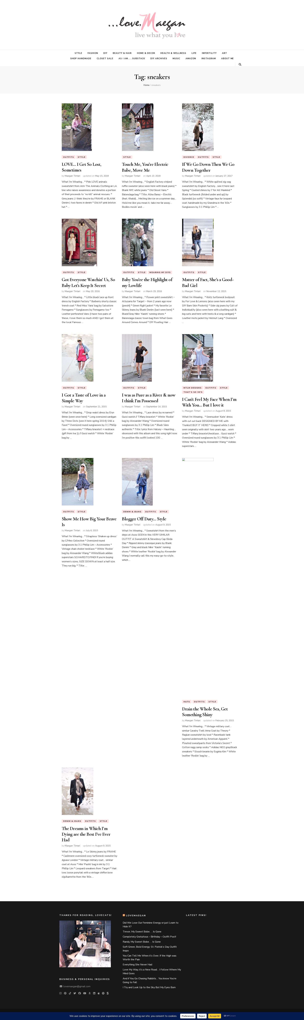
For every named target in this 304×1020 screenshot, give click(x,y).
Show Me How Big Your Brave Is (89, 521)
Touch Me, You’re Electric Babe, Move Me (145, 167)
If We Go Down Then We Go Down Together (208, 167)
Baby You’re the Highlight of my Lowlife (147, 282)
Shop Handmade (81, 58)
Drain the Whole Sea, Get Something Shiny (205, 712)
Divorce (189, 157)
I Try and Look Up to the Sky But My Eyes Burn (149, 987)
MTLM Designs (193, 388)
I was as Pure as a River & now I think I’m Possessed (148, 398)
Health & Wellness (173, 53)
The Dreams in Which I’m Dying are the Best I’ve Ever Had (86, 834)
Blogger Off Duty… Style (144, 519)
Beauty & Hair (122, 53)
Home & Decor (146, 53)
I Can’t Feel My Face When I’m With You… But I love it (209, 402)
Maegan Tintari (72, 175)
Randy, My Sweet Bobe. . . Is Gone (142, 942)
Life (194, 53)
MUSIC (176, 58)
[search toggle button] (240, 64)
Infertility (209, 53)
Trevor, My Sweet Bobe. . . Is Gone (142, 931)
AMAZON (191, 58)
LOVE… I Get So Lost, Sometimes (81, 167)
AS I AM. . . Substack (132, 58)
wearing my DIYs (160, 272)
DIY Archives (158, 58)
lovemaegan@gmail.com (76, 986)
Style (78, 53)
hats (187, 701)
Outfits (68, 157)
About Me (227, 58)
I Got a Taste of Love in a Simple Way (84, 398)
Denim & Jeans (132, 511)
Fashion (93, 53)
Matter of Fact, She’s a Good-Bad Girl (208, 282)
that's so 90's (193, 392)
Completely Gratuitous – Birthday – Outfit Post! (149, 936)
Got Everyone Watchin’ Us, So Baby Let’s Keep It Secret (88, 282)
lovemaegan (136, 915)
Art (224, 53)
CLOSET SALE (105, 58)
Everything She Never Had (137, 964)
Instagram (208, 58)
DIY (105, 53)
